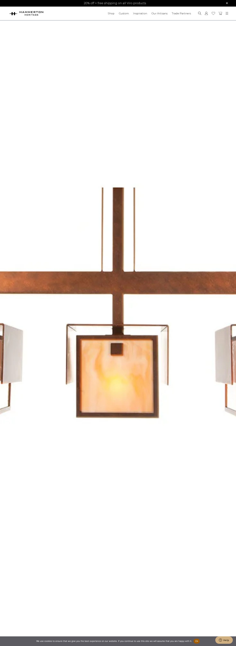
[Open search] (199, 13)
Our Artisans (159, 13)
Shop (111, 13)
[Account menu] (206, 13)
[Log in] (206, 13)
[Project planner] (213, 13)
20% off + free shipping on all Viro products (115, 3)
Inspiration (140, 13)
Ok (196, 641)
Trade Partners (181, 13)
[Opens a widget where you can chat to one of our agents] (224, 640)
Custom (124, 13)
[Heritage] (35, 13)
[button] (220, 13)
